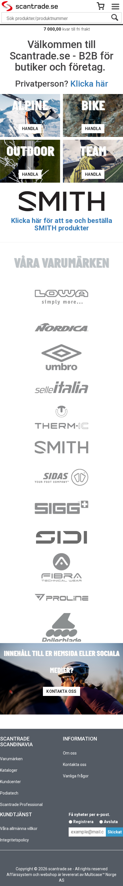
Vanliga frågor (76, 776)
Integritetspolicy (14, 840)
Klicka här (89, 84)
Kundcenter (10, 781)
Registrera (83, 821)
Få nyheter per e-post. (89, 814)
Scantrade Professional (21, 804)
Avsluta (111, 821)
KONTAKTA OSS (61, 691)
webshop (48, 874)
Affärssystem (19, 874)
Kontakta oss (74, 764)
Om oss (70, 753)
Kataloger (8, 770)
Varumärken (11, 759)
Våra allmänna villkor (18, 828)
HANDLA (30, 128)
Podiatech (9, 793)
